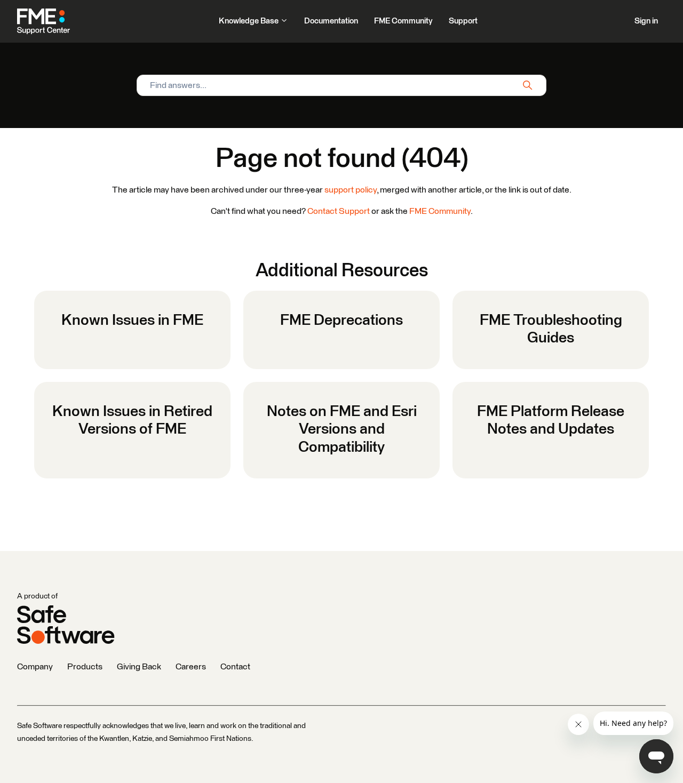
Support (463, 21)
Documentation (331, 21)
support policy (350, 190)
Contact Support (338, 211)
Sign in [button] (646, 21)
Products (84, 666)
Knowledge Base (249, 21)
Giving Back (139, 666)
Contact (235, 666)
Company (35, 666)
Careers (191, 666)
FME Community (403, 21)
